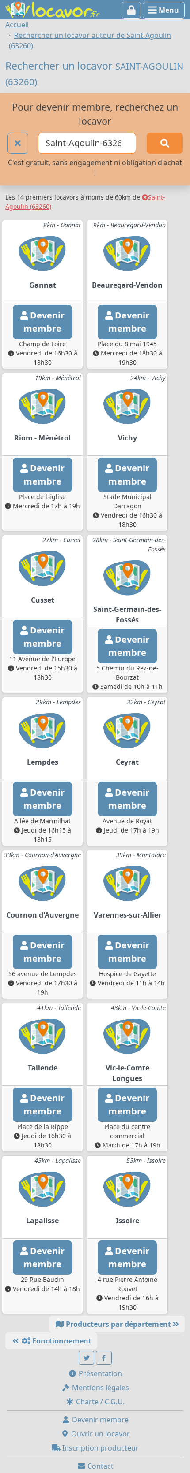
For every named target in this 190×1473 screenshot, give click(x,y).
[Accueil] (52, 9)
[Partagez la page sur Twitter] (87, 1358)
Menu (168, 10)
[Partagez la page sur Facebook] (104, 1358)
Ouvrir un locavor (99, 1434)
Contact (100, 1466)
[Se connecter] (131, 10)
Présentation (99, 1373)
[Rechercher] (165, 143)
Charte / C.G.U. (99, 1401)
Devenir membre (99, 1420)
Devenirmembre (44, 321)
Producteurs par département (118, 1324)
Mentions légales (99, 1387)
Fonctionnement (60, 1341)
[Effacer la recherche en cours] (17, 143)
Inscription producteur (100, 1448)
